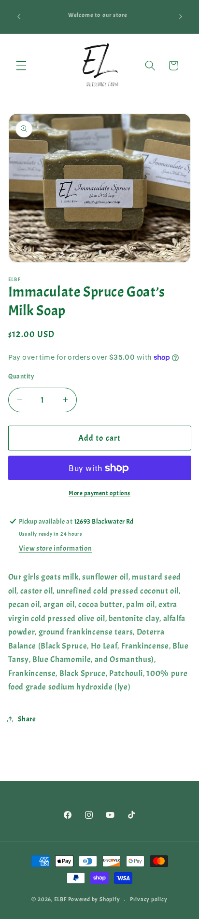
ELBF (61, 900)
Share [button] (27, 719)
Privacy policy (149, 899)
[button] (21, 65)
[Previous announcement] (18, 16)
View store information (55, 548)
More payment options (99, 493)
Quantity (21, 376)
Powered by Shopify (94, 900)
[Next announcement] (180, 16)
